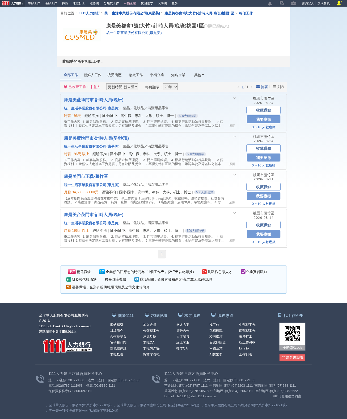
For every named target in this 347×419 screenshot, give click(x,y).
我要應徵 (263, 119)
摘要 (264, 87)
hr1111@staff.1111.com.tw (196, 396)
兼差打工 (79, 3)
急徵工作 (136, 75)
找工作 (214, 325)
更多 (175, 3)
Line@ (244, 348)
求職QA (148, 342)
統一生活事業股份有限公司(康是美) (132, 13)
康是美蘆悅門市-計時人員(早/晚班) (96, 138)
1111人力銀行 (89, 13)
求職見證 (116, 354)
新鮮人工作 (93, 75)
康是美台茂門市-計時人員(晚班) (93, 214)
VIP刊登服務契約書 (287, 396)
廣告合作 (183, 330)
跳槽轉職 (216, 330)
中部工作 (34, 3)
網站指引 (116, 325)
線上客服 (183, 342)
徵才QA (182, 348)
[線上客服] (339, 3)
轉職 (65, 3)
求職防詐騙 (151, 348)
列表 (280, 87)
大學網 (162, 3)
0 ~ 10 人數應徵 (263, 127)
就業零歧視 (151, 354)
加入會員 (323, 3)
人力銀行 (11, 3)
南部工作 (51, 3)
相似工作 (246, 13)
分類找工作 (111, 3)
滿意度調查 (295, 358)
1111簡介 (116, 330)
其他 (197, 75)
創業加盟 (216, 354)
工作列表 (245, 354)
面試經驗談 (217, 342)
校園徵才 (147, 3)
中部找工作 (247, 325)
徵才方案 (183, 325)
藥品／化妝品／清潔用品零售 (146, 108)
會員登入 (308, 3)
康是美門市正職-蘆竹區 (86, 176)
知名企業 (178, 75)
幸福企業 (130, 3)
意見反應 (149, 336)
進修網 (94, 3)
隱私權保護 (118, 348)
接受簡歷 (114, 75)
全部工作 (71, 75)
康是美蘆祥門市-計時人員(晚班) (93, 99)
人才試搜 (183, 336)
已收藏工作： (84, 87)
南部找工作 (247, 330)
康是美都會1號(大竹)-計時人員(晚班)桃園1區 (199, 13)
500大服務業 (187, 116)
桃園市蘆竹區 (263, 98)
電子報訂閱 (118, 342)
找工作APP (247, 342)
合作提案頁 (118, 336)
